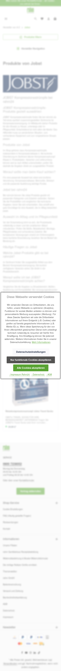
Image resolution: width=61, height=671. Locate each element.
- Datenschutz (38, 374)
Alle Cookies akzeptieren (31, 367)
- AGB (49, 374)
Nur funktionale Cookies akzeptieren (30, 359)
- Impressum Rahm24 (19, 374)
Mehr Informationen (41, 342)
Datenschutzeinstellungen (31, 351)
